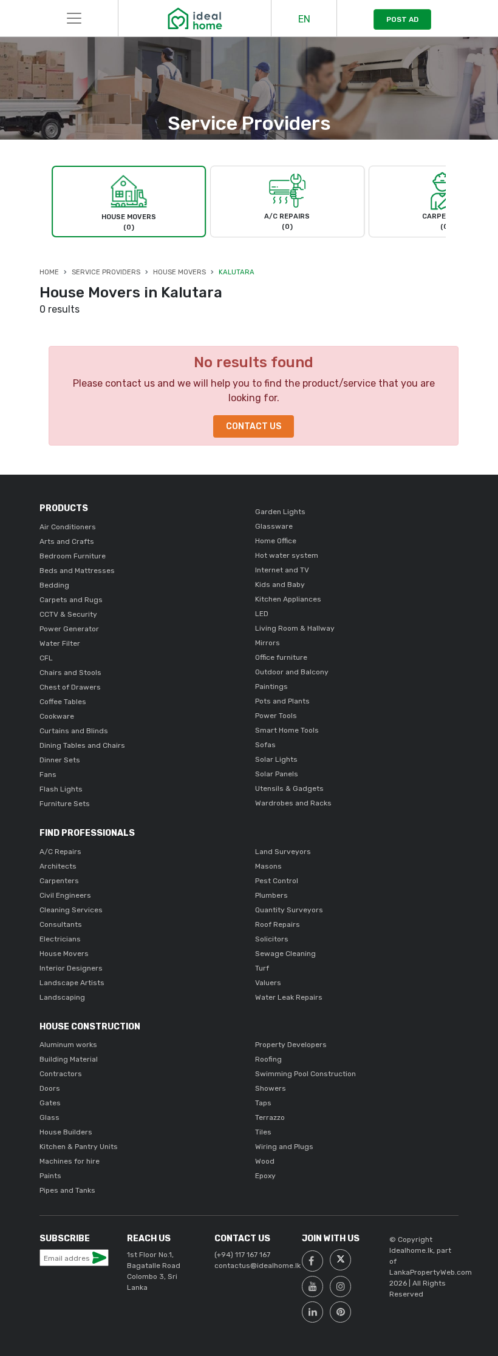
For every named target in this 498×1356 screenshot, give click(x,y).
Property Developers (291, 1044)
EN (304, 19)
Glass (49, 1117)
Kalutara (236, 272)
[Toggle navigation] (74, 18)
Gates (50, 1103)
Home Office (275, 541)
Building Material (68, 1059)
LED (261, 613)
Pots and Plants (282, 701)
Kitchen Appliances (288, 599)
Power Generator (69, 629)
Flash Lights (61, 789)
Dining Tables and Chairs (82, 745)
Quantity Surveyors (289, 910)
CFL (46, 658)
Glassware (274, 526)
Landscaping (62, 997)
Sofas (265, 745)
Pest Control (276, 880)
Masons (268, 866)
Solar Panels (276, 774)
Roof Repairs (277, 924)
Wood (265, 1161)
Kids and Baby (280, 584)
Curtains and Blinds (73, 731)
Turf (262, 968)
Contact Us (253, 426)
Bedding (54, 585)
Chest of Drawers (70, 687)
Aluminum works (68, 1044)
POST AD (402, 19)
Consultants (60, 924)
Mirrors (267, 643)
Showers (270, 1088)
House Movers (179, 272)
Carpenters (59, 880)
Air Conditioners (67, 527)
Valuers (268, 982)
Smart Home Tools (287, 730)
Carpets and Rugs (71, 599)
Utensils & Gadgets (289, 788)
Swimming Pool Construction (305, 1074)
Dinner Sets (59, 760)
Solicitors (271, 939)
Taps (263, 1103)
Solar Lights (276, 759)
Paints (50, 1175)
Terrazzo (270, 1117)
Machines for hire (69, 1161)
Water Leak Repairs (288, 997)
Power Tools (276, 715)
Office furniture (281, 657)
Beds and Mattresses (77, 570)
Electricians (60, 939)
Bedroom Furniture (72, 556)
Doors (49, 1088)
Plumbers (271, 895)
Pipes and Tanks (67, 1190)
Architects (58, 866)
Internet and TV (282, 570)
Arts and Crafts (66, 541)
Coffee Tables (62, 701)
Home (49, 272)
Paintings (271, 686)
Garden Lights (280, 511)
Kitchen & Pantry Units (78, 1146)
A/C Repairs (60, 851)
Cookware (56, 716)
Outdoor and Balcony (292, 672)
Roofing (268, 1059)
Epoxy (265, 1175)
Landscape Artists (71, 982)
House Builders (65, 1132)
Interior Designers (71, 968)
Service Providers (106, 272)
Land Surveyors (283, 851)
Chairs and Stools (70, 672)
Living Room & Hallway (295, 628)
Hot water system (286, 555)
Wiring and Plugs (284, 1146)
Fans (47, 774)
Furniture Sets (64, 803)
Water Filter (59, 643)
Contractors (60, 1074)
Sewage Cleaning (285, 953)
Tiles (263, 1132)
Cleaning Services (71, 910)
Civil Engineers (65, 895)
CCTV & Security (68, 614)
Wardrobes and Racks (293, 803)
